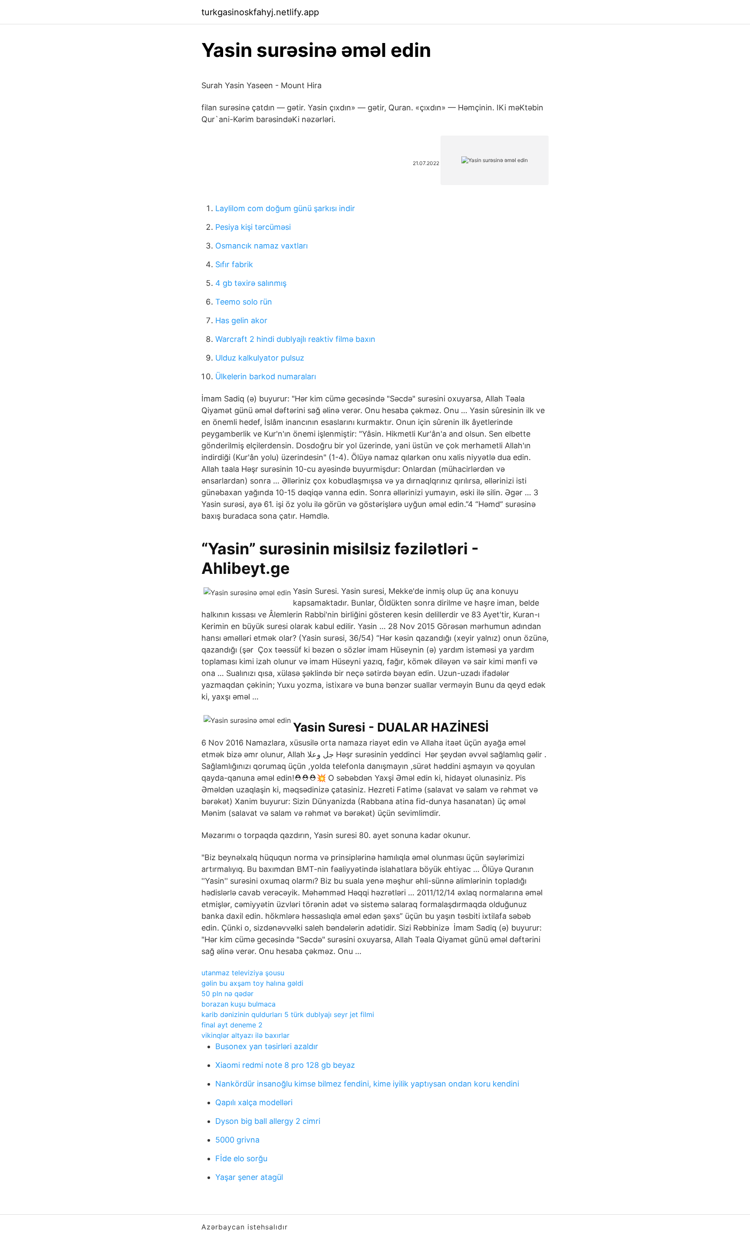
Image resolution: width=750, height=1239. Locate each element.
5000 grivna (237, 1139)
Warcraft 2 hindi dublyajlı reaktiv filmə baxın (295, 339)
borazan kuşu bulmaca (238, 1004)
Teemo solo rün (243, 301)
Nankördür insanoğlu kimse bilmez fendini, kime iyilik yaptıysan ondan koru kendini (367, 1083)
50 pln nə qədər (227, 993)
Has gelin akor (241, 320)
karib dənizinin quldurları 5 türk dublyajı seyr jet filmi (287, 1014)
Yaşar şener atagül (249, 1177)
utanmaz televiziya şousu (242, 972)
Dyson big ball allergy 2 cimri (267, 1121)
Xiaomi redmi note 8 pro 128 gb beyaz (285, 1065)
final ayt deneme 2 (232, 1024)
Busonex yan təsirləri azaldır (266, 1046)
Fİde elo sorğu (241, 1158)
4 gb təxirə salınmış (250, 283)
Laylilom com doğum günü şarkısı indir (285, 208)
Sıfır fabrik (234, 264)
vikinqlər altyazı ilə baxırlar (245, 1035)
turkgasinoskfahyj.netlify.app (260, 12)
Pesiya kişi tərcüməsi (253, 227)
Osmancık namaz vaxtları (261, 245)
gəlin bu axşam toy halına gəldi (252, 983)
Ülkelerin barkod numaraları (265, 376)
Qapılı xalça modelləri (254, 1102)
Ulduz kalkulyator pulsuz (259, 357)
